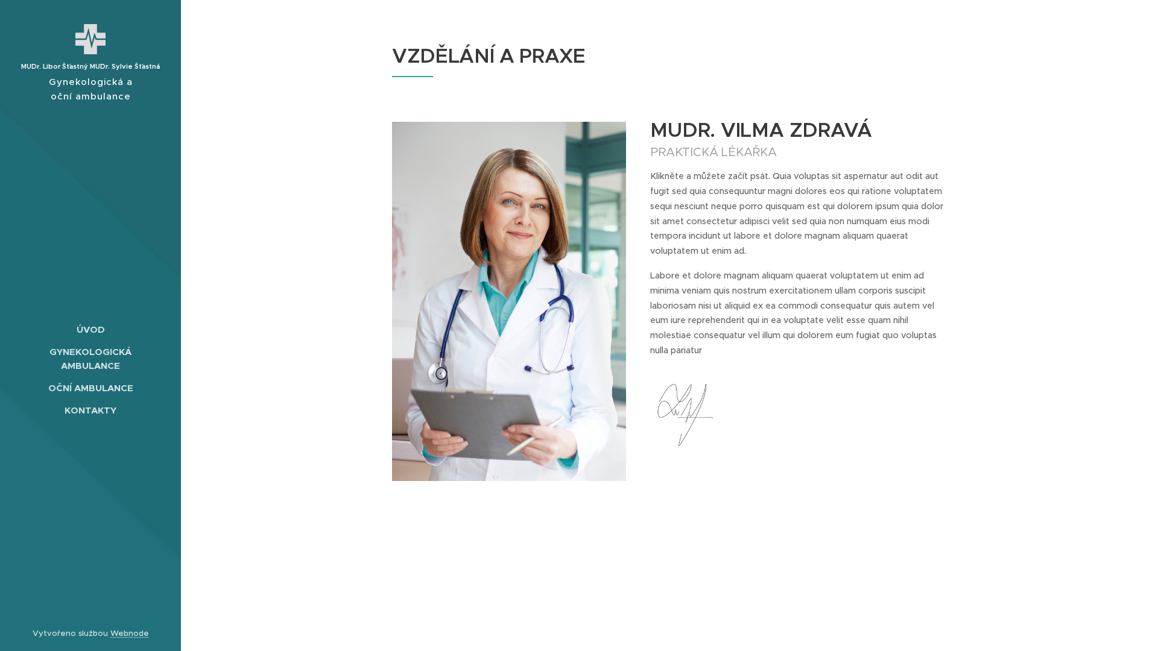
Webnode (129, 633)
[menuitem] (90, 329)
